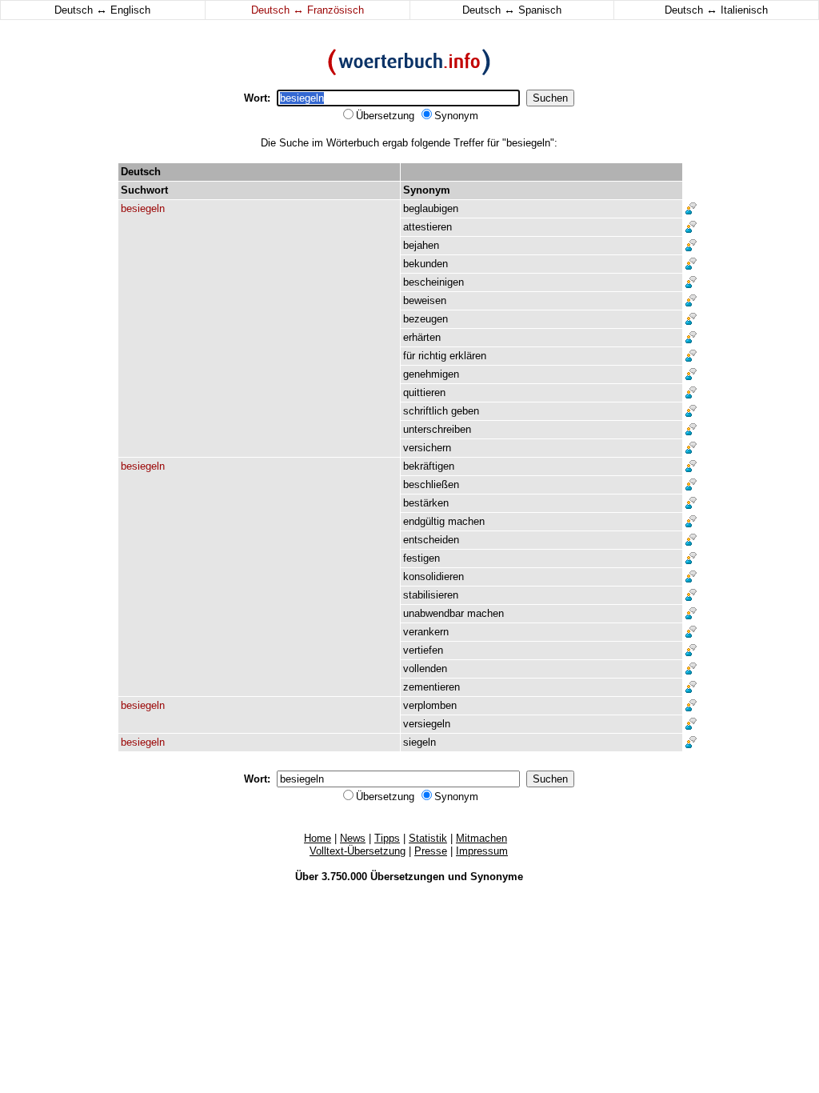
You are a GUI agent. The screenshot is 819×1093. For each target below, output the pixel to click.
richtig (432, 356)
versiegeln (426, 724)
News (353, 838)
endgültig (424, 521)
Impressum (482, 851)
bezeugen (425, 319)
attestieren (427, 227)
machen (466, 521)
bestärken (426, 503)
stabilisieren (430, 595)
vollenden (425, 669)
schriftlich (425, 411)
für (409, 356)
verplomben (430, 705)
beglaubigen (430, 208)
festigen (421, 558)
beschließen (431, 484)
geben (465, 411)
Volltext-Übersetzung (358, 851)
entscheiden (431, 540)
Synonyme (496, 877)
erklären (467, 356)
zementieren (431, 687)
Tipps (387, 838)
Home (317, 838)
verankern (426, 632)
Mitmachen (481, 838)
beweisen (424, 300)
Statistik (428, 838)
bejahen (421, 245)
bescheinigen (433, 282)
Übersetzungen (407, 877)
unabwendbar (433, 613)
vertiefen (423, 650)
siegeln (419, 742)
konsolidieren (433, 577)
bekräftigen (428, 466)
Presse (430, 851)
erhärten (422, 337)
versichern (427, 448)
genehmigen (431, 374)
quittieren (424, 392)
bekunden (425, 264)
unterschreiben (437, 429)
